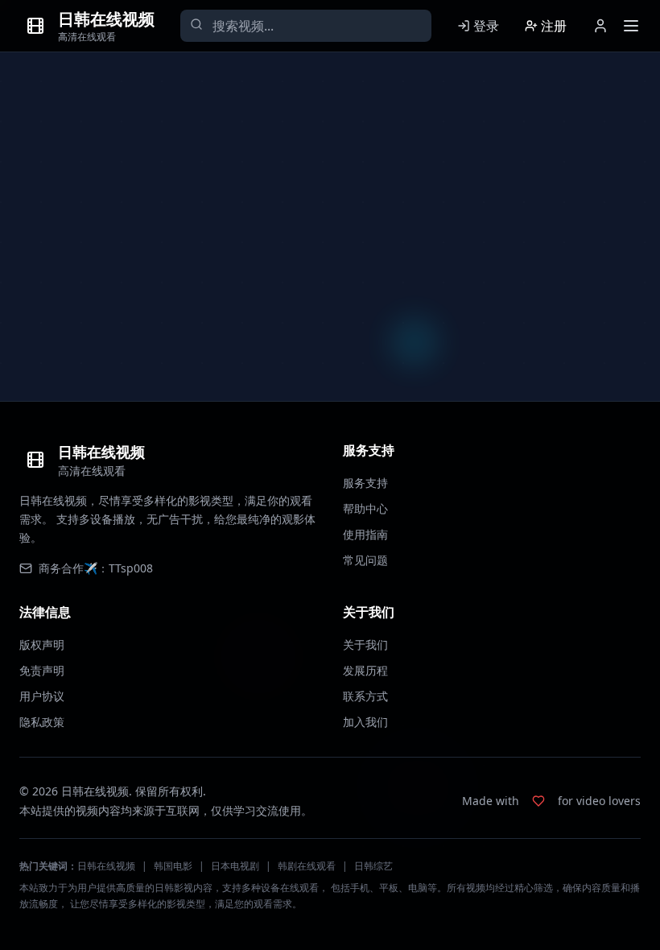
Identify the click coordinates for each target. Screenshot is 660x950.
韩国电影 (173, 866)
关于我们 (365, 644)
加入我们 (365, 721)
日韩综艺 (373, 866)
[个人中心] (600, 26)
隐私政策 (41, 721)
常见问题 (365, 560)
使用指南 (365, 534)
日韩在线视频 (106, 866)
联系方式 (365, 696)
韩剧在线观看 (307, 866)
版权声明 (41, 644)
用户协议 (41, 696)
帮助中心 (365, 508)
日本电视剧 (235, 866)
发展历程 (365, 670)
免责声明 (41, 670)
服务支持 (365, 482)
